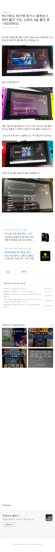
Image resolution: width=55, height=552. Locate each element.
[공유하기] (11, 272)
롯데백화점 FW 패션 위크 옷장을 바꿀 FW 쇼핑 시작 (19, 252)
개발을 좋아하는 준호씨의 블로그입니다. (19, 519)
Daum (27, 544)
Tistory (40, 544)
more (51, 325)
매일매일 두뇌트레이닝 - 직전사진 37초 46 (17, 291)
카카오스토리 (27, 315)
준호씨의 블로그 (11, 515)
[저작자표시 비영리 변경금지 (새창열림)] (32, 272)
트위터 (33, 315)
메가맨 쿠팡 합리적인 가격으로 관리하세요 (19, 233)
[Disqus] (27, 404)
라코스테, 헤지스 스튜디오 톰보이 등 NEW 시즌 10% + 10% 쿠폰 (19, 257)
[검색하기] (52, 3)
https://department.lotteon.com (16, 248)
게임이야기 (6, 12)
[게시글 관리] (14, 272)
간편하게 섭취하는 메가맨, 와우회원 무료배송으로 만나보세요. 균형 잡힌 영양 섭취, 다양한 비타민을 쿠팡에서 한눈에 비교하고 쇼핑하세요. (19, 238)
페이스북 (21, 315)
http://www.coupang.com (14, 230)
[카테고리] (3, 3)
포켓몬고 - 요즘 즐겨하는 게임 (13, 289)
